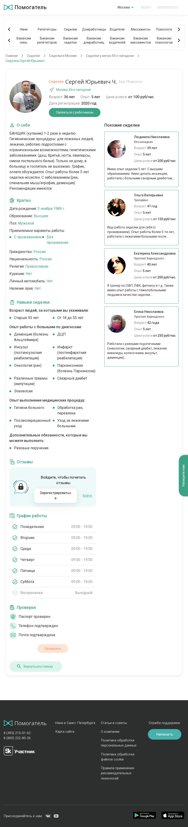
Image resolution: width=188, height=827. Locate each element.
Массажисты (140, 29)
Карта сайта (64, 732)
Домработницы (93, 29)
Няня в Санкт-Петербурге (75, 723)
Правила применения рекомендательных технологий (117, 773)
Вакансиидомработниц (93, 40)
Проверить (52, 648)
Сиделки (70, 29)
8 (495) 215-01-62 (17, 733)
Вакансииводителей (117, 40)
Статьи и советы (114, 723)
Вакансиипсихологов (164, 40)
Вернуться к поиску (38, 666)
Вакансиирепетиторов (47, 40)
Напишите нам (183, 475)
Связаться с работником (74, 112)
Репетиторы (47, 29)
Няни (24, 29)
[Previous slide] (9, 29)
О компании (110, 732)
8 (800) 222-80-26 (17, 738)
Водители (117, 29)
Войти (87, 495)
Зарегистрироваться (55, 495)
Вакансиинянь (24, 40)
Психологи (164, 29)
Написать (164, 734)
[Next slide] (178, 29)
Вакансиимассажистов (140, 40)
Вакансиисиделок (70, 40)
